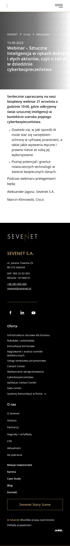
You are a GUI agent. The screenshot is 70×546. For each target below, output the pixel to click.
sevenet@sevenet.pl (19, 288)
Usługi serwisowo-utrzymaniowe (26, 360)
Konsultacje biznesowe (21, 346)
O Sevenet (13, 413)
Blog (10, 485)
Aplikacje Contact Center (22, 382)
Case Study (14, 478)
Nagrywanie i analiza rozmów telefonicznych (25, 353)
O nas (11, 404)
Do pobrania (14, 455)
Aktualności (14, 448)
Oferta (12, 326)
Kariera (11, 471)
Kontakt (12, 492)
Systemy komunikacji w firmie (25, 393)
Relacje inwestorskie (19, 464)
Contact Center (16, 366)
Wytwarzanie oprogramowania (25, 371)
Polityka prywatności (19, 525)
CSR (9, 441)
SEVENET (12, 34)
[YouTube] (33, 313)
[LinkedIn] (22, 313)
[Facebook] (10, 313)
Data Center (14, 388)
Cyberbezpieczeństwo (20, 377)
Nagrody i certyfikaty (19, 434)
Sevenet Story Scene (35, 504)
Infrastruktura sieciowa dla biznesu (28, 335)
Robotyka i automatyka (20, 340)
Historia (12, 420)
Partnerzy (13, 427)
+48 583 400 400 (17, 284)
